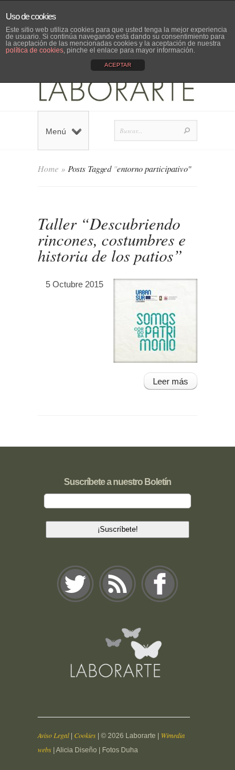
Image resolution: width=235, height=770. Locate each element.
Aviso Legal (53, 735)
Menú (56, 131)
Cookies (85, 735)
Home (48, 168)
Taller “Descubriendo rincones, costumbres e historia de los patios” (112, 239)
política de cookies (34, 50)
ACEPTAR (117, 65)
